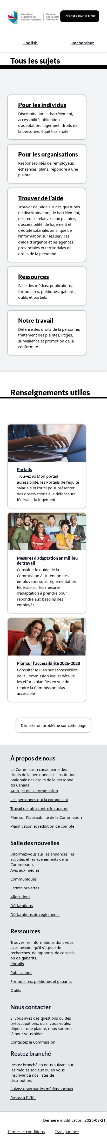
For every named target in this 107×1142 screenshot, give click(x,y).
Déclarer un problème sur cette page (53, 725)
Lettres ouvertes (24, 887)
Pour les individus (42, 104)
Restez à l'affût (23, 1097)
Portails (24, 469)
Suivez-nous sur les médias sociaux (41, 1088)
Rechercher (82, 42)
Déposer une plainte (80, 16)
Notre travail (36, 320)
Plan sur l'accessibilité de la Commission (46, 817)
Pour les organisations (48, 154)
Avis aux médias (24, 870)
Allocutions (20, 896)
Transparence (67, 1131)
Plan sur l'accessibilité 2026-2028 (48, 663)
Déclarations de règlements (34, 914)
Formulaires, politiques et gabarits (41, 981)
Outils (15, 990)
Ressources (33, 276)
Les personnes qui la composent (39, 799)
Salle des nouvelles (34, 842)
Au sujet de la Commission (34, 790)
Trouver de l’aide (40, 198)
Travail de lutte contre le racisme (39, 808)
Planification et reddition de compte (42, 826)
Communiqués (23, 879)
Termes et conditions (26, 1131)
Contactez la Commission (32, 1042)
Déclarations (21, 905)
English (30, 42)
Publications (21, 972)
